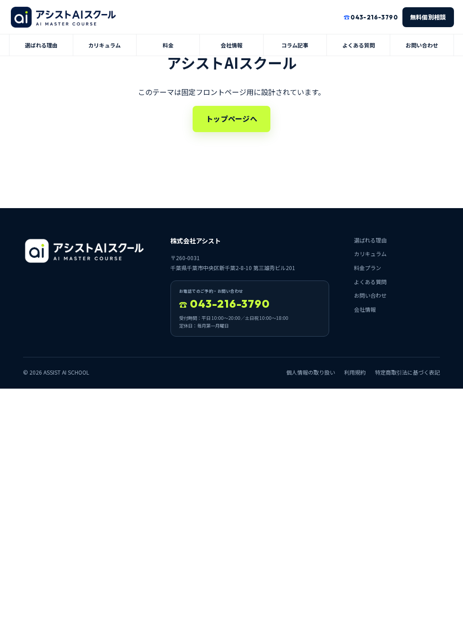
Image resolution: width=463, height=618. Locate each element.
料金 (168, 45)
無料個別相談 (428, 17)
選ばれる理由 (41, 45)
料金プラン (367, 267)
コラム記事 (294, 45)
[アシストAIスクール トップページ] (84, 250)
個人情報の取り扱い (310, 372)
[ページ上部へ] (63, 17)
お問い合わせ (422, 45)
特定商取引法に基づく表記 (407, 372)
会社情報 (231, 45)
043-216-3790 (224, 303)
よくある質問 (358, 45)
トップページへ (231, 118)
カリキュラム (104, 45)
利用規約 (355, 372)
